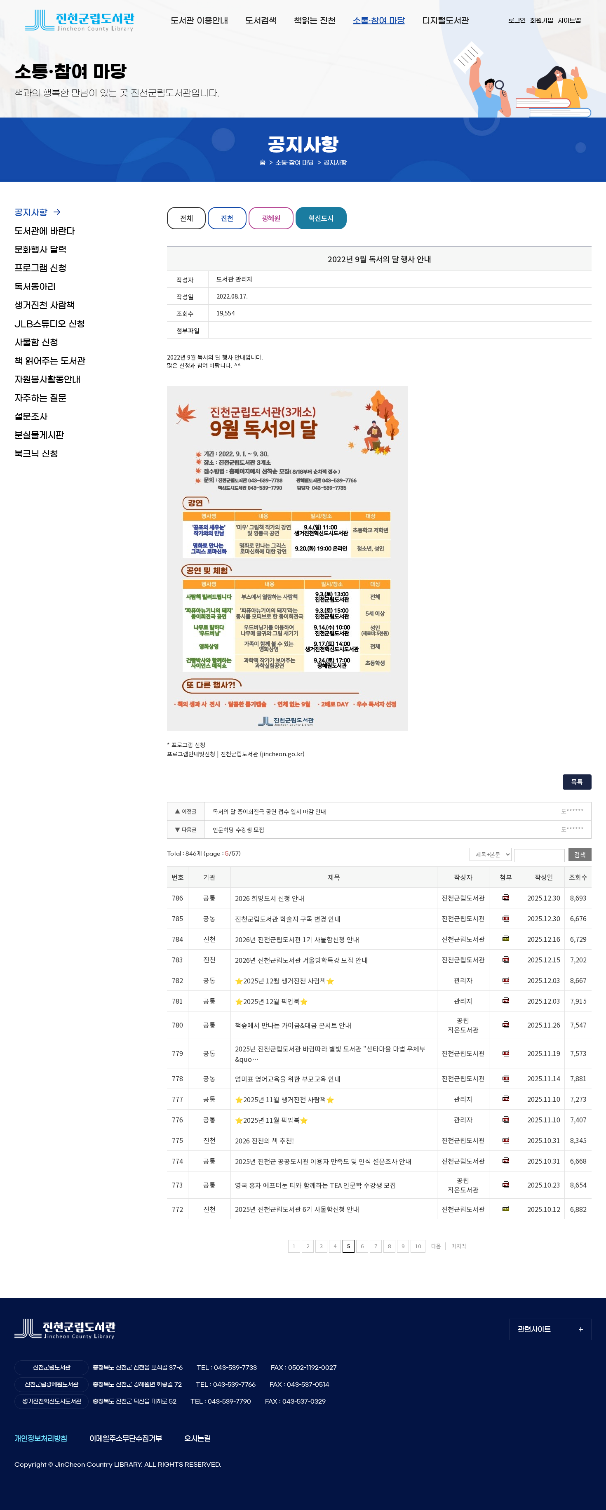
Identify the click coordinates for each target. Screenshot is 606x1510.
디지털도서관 (445, 20)
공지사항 (30, 212)
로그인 (517, 20)
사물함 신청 (36, 342)
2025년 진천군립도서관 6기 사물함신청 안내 (297, 1209)
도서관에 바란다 (44, 231)
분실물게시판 (39, 435)
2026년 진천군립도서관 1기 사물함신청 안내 (297, 939)
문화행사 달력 (40, 249)
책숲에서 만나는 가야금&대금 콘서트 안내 (293, 1025)
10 (418, 1246)
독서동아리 (35, 286)
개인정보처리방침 (40, 1438)
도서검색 (261, 20)
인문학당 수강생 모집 (238, 830)
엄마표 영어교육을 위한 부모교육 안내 (288, 1079)
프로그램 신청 (40, 268)
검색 (580, 854)
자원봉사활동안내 (47, 379)
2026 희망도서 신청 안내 (269, 898)
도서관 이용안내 (199, 20)
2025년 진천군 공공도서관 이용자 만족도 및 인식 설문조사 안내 (323, 1161)
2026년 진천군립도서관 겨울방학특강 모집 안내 (301, 960)
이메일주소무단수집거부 (125, 1438)
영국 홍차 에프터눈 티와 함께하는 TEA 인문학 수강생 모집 (315, 1185)
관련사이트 (534, 1329)
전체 (186, 218)
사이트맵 (569, 20)
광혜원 (271, 218)
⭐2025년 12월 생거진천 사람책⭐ (284, 980)
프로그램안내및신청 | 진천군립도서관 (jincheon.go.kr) (236, 754)
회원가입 (541, 20)
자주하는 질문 (40, 398)
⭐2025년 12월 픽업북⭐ (271, 1001)
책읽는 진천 (315, 20)
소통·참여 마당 (379, 20)
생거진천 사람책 (44, 305)
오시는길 (197, 1438)
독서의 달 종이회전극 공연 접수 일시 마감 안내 (269, 811)
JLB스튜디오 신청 (49, 324)
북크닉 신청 (36, 453)
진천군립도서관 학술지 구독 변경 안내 (288, 919)
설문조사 (30, 416)
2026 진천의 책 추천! (264, 1140)
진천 (227, 218)
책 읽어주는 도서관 (49, 361)
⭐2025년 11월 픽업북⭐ (271, 1120)
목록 (577, 781)
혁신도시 (321, 218)
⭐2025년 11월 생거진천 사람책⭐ (284, 1099)
